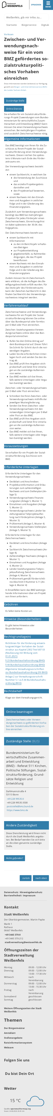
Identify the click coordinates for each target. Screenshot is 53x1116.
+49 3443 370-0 (12, 934)
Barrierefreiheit (13, 895)
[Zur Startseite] (12, 5)
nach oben (41, 878)
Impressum (29, 895)
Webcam (9, 1047)
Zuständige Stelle (15, 100)
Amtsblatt (9, 1032)
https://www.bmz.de (17, 810)
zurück (25, 878)
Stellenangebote (13, 1037)
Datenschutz (11, 892)
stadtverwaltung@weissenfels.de (23, 942)
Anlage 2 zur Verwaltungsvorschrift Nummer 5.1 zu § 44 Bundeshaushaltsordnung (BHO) (25, 680)
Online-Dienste (14, 108)
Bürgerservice (29, 24)
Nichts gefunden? (14, 858)
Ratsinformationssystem (18, 1042)
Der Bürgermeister (14, 1028)
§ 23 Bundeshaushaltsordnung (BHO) (25, 660)
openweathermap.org (20, 1109)
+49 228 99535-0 (15, 798)
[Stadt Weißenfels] (26, 928)
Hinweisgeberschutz (31, 892)
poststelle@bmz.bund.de (19, 806)
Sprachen (36, 4)
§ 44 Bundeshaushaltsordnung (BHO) (25, 664)
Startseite (11, 24)
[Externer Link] (6, 1066)
